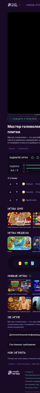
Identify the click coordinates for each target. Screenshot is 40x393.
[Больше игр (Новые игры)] (30, 276)
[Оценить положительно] (10, 184)
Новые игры (17, 275)
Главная (11, 364)
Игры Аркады (24, 364)
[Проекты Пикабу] (19, 5)
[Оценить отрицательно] (17, 184)
